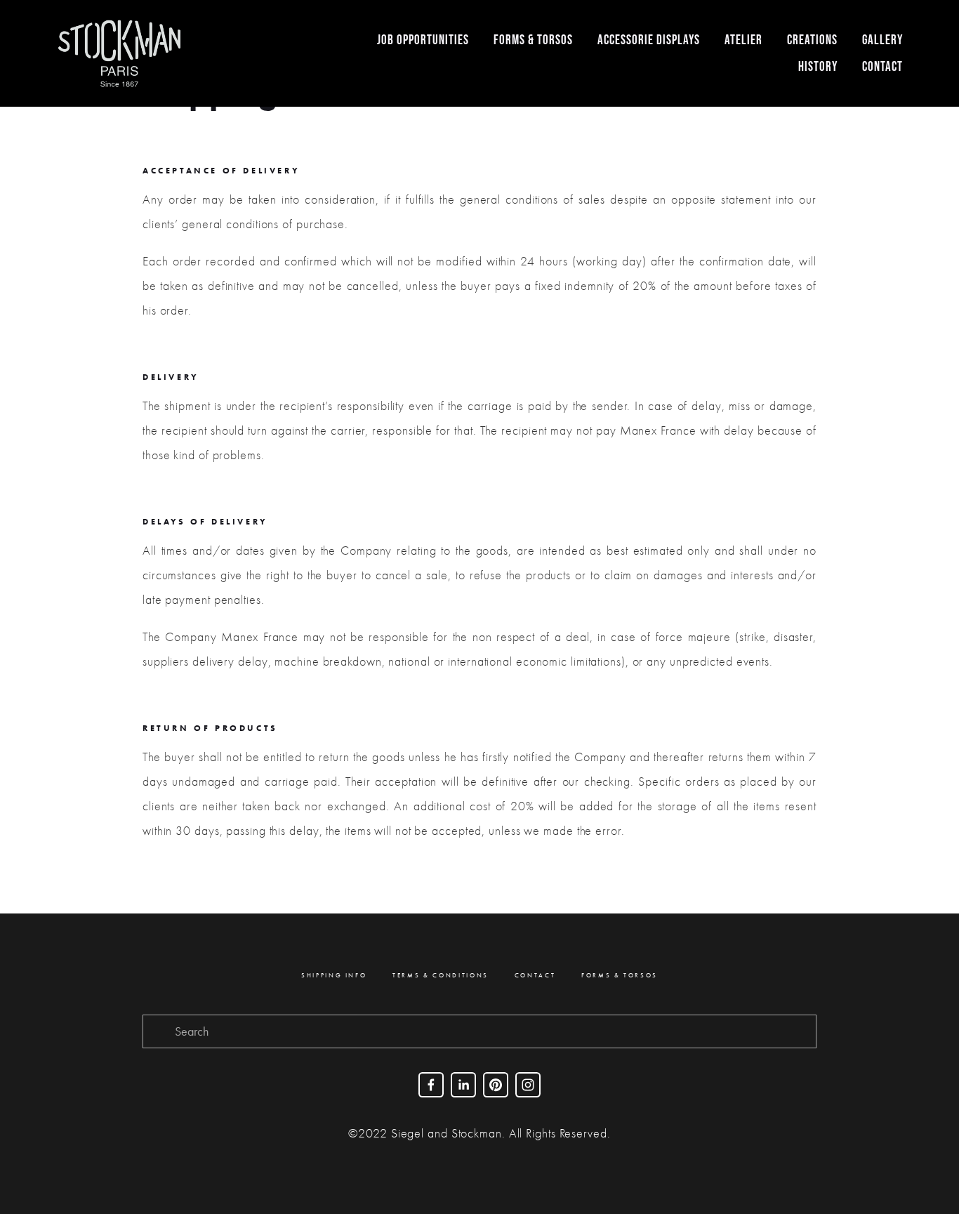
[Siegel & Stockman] (495, 1084)
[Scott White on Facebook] (431, 1084)
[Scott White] (463, 1084)
